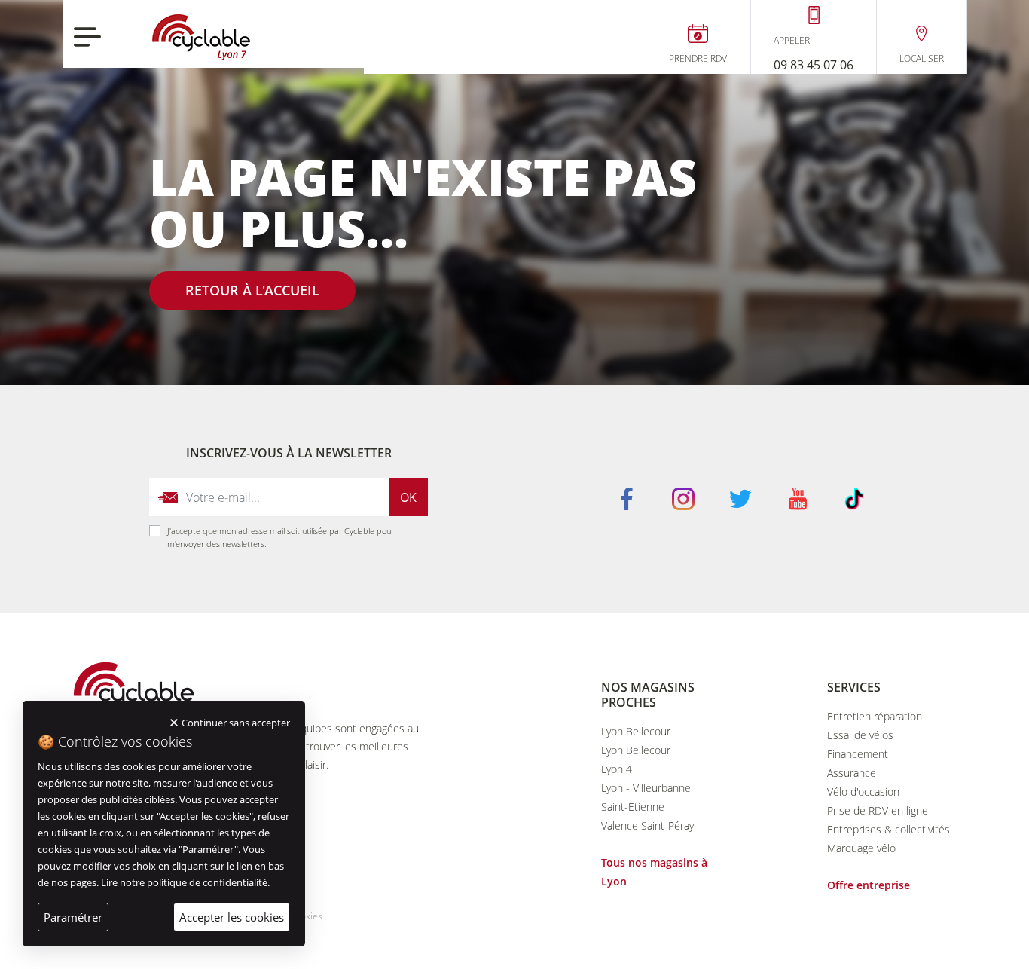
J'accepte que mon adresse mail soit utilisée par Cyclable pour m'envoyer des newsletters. (280, 537)
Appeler (792, 40)
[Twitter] (740, 497)
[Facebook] (626, 497)
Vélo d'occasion (863, 791)
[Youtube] (797, 497)
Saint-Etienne (632, 806)
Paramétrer (73, 917)
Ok (408, 497)
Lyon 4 (616, 769)
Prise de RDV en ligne (877, 810)
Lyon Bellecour (635, 731)
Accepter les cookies (231, 917)
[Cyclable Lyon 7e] (201, 37)
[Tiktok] (854, 497)
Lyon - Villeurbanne (646, 788)
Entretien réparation (874, 716)
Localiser (921, 59)
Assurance (851, 773)
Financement (857, 754)
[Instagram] (683, 497)
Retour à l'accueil (252, 290)
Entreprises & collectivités (888, 829)
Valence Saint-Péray (647, 825)
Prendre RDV (698, 59)
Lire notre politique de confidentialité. (185, 882)
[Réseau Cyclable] (134, 689)
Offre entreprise (868, 885)
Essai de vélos (860, 735)
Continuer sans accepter (236, 722)
